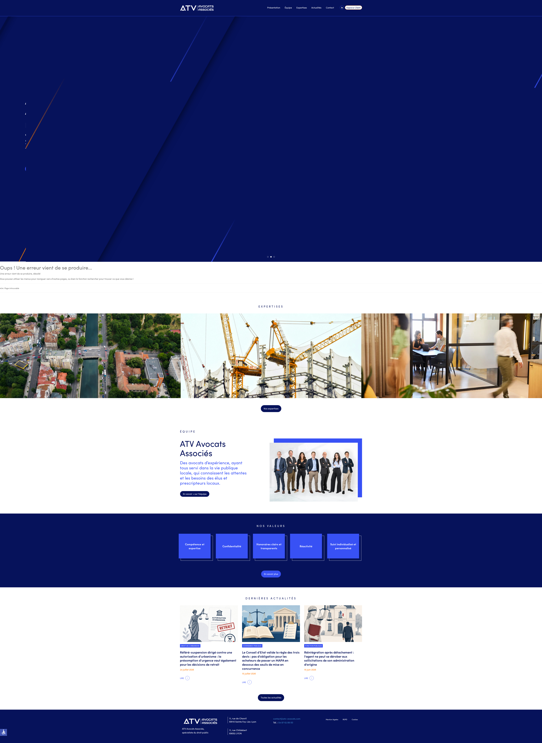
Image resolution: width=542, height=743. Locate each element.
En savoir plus (271, 573)
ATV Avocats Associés (203, 447)
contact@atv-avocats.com (286, 718)
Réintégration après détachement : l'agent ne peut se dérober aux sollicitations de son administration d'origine (329, 658)
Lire (182, 176)
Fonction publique (313, 645)
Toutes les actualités (271, 697)
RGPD (345, 719)
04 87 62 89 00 (285, 722)
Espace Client (353, 7)
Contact (330, 7)
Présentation (273, 7)
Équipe (288, 7)
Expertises (301, 7)
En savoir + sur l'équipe (194, 493)
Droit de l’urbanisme (191, 164)
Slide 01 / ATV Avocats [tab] (268, 257)
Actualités (316, 7)
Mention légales (332, 719)
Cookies (355, 719)
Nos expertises (271, 408)
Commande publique (252, 645)
